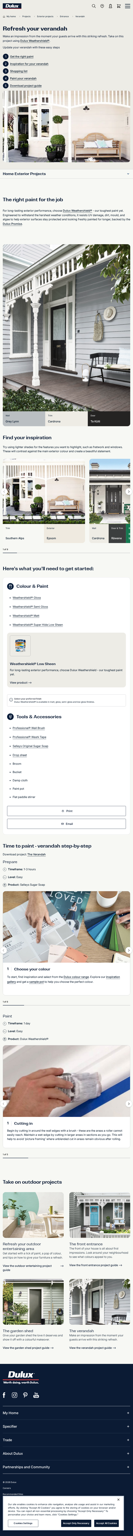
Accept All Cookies (106, 1523)
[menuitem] (10, 1413)
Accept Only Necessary (76, 1523)
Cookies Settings (23, 1523)
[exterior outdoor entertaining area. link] (33, 1215)
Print (69, 811)
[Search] (93, 6)
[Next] (128, 491)
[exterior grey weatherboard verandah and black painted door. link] (99, 1302)
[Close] (118, 1499)
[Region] (102, 6)
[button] (128, 174)
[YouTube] (36, 1395)
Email (69, 824)
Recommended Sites (13, 1494)
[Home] (5, 16)
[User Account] (110, 6)
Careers (7, 1488)
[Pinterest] (25, 1395)
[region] (63, 1513)
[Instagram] (14, 1395)
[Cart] (119, 6)
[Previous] (4, 491)
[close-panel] (127, 6)
